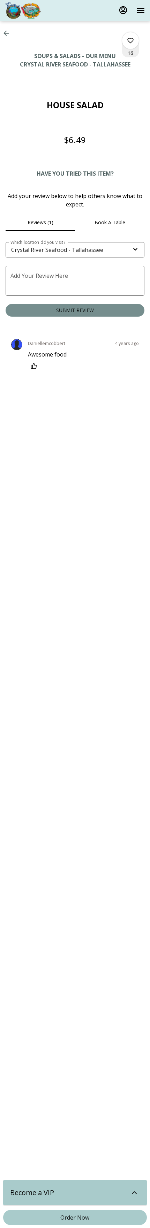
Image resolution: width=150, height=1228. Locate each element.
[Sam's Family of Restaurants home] (36, 10)
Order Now (74, 1217)
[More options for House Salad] (130, 40)
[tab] (40, 222)
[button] (8, 33)
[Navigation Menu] (140, 10)
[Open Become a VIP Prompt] (134, 1192)
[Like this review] (35, 365)
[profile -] (123, 10)
